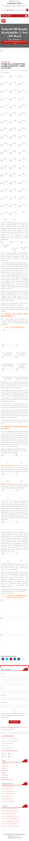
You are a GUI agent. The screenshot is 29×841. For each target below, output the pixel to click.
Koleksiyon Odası (17, 836)
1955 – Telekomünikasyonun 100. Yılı (11, 821)
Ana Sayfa (4, 763)
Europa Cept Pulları (7, 796)
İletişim (4, 772)
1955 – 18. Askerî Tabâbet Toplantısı (11, 826)
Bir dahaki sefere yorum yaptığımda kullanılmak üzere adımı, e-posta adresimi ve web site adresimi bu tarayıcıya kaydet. (14, 715)
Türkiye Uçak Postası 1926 (9, 791)
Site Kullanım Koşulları (8, 779)
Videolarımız (5, 777)
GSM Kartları (16, 39)
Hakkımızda (5, 765)
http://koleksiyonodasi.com (10, 750)
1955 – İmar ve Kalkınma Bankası (10, 818)
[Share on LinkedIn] (14, 660)
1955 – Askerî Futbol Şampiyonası (10, 823)
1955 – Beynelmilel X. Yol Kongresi (11, 816)
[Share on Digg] (18, 660)
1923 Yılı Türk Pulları (8, 788)
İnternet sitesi (4, 702)
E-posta (3, 695)
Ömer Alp (24, 70)
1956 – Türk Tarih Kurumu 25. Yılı (10, 808)
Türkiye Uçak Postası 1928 (9, 793)
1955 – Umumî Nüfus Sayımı (9, 813)
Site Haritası (5, 770)
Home (10, 39)
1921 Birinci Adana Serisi (8, 786)
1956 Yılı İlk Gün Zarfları (8, 801)
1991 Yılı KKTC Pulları (8, 799)
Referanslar (5, 775)
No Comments (5, 72)
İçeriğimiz (4, 768)
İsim (2, 688)
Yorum (3, 673)
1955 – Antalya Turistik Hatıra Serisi (11, 811)
